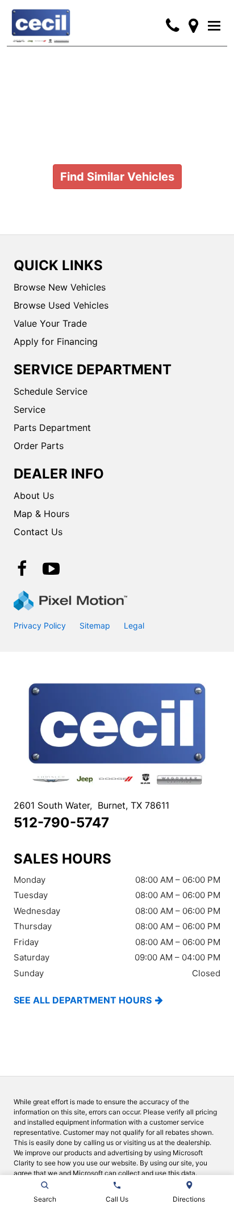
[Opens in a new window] (193, 25)
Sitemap (95, 625)
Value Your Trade (50, 323)
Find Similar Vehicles (117, 176)
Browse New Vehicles (60, 287)
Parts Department (52, 427)
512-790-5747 (61, 822)
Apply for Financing (56, 341)
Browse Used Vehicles (61, 305)
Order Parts (39, 445)
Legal (134, 625)
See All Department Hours (83, 1000)
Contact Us (38, 531)
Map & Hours (41, 513)
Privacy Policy (40, 625)
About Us (34, 495)
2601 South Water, (91, 805)
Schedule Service (50, 391)
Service (29, 409)
